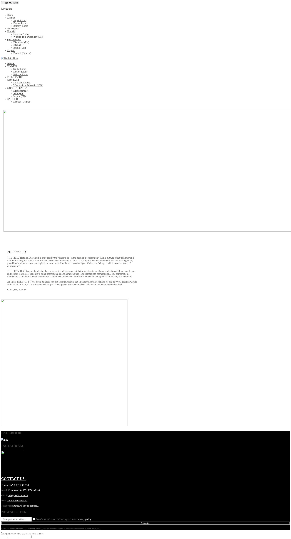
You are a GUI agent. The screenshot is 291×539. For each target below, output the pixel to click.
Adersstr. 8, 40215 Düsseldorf (25, 490)
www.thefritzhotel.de (17, 500)
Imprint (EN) (19, 47)
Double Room (20, 23)
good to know (14, 39)
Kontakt (11, 31)
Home (10, 15)
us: (13, 479)
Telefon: (5, 485)
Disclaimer (13, 536)
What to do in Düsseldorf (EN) (28, 36)
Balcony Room (20, 26)
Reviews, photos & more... (26, 505)
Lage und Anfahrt (21, 34)
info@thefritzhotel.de (18, 495)
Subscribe (145, 523)
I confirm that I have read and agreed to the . (63, 519)
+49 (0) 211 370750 (19, 485)
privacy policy (84, 519)
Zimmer (11, 17)
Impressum (25, 536)
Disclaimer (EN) (21, 42)
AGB (4, 536)
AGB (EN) (18, 45)
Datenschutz (38, 536)
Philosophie (12, 28)
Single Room (19, 20)
